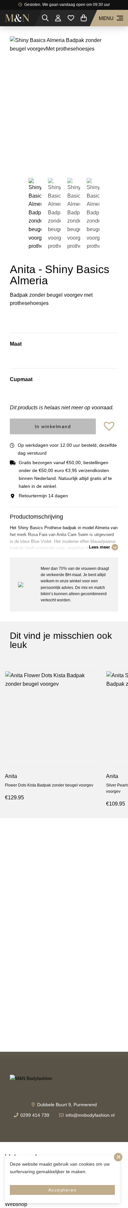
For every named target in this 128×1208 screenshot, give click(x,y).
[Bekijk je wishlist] (70, 18)
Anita (11, 776)
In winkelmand (53, 426)
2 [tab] (59, 160)
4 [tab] (78, 160)
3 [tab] (69, 160)
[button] (110, 427)
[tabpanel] (64, 101)
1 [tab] (49, 160)
